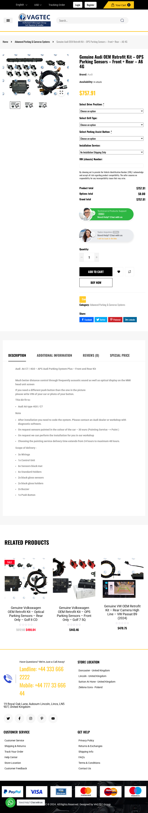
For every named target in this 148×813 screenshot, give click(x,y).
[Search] (122, 20)
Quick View (41, 570)
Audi (90, 74)
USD (36, 4)
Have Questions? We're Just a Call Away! (42, 661)
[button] (8, 20)
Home (5, 41)
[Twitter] (8, 718)
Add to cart (96, 272)
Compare (41, 562)
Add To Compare (129, 271)
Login (77, 5)
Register (90, 5)
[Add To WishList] (118, 271)
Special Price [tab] (120, 355)
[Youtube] (53, 718)
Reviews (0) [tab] (91, 355)
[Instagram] (30, 718)
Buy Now (96, 282)
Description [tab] (17, 355)
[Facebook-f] (19, 718)
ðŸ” (61, 92)
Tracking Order (57, 4)
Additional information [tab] (54, 355)
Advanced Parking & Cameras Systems (32, 41)
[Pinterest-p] (42, 718)
